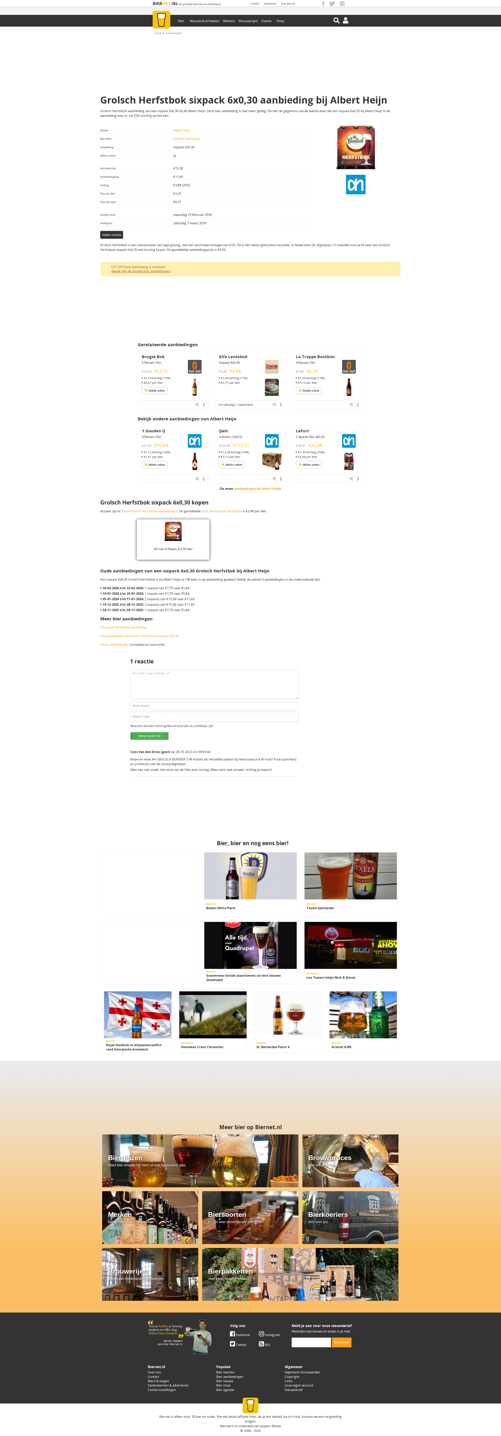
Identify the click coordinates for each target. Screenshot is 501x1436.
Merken (229, 21)
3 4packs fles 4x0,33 (310, 437)
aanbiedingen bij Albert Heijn (257, 488)
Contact (254, 3)
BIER (157, 3)
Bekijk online (157, 390)
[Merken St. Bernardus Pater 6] (288, 1014)
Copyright (292, 1377)
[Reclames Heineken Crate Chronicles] (213, 1014)
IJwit (223, 430)
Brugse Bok (153, 356)
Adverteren (270, 3)
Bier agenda (225, 1390)
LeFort (302, 430)
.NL (174, 3)
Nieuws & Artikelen (204, 21)
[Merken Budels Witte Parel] (250, 875)
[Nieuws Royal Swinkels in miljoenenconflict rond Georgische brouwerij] (137, 1014)
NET (166, 3)
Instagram (272, 1335)
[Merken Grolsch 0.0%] (363, 1014)
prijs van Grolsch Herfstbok (222, 511)
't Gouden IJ (153, 430)
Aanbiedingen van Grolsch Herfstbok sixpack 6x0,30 (140, 636)
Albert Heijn (182, 130)
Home (157, 33)
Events (267, 21)
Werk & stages (158, 1381)
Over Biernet (288, 3)
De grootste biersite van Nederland (200, 4)
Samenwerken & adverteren (168, 1385)
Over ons (154, 1372)
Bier (181, 21)
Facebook (242, 1335)
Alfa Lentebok (233, 356)
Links (289, 1381)
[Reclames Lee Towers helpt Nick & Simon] (351, 945)
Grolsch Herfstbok (186, 139)
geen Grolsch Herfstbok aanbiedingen (150, 511)
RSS (267, 1345)
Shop (280, 21)
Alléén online (111, 235)
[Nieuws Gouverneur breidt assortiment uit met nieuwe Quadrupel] (250, 945)
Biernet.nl (227, 1426)
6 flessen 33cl (151, 362)
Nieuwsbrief (294, 1390)
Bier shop (223, 1385)
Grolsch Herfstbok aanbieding (124, 627)
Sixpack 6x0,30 (229, 362)
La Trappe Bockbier (315, 356)
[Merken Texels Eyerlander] (351, 875)
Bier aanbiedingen (116, 644)
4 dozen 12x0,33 (230, 437)
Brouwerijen (248, 21)
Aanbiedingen (174, 33)
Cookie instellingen (162, 1390)
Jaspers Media (270, 1426)
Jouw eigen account (299, 1385)
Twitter (241, 1345)
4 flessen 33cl (305, 362)
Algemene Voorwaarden (302, 1372)
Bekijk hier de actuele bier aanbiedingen (140, 271)
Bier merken (225, 1372)
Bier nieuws (224, 1381)
